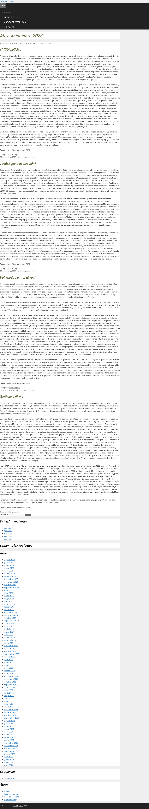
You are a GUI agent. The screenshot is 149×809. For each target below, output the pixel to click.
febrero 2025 (10, 607)
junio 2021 (9, 726)
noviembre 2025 (11, 582)
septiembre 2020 (11, 751)
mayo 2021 (9, 729)
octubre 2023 (10, 651)
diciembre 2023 (11, 645)
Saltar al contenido (7, 1)
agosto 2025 (9, 590)
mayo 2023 (9, 665)
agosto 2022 (9, 687)
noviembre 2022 (11, 679)
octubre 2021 (10, 715)
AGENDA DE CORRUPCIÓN (15, 22)
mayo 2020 (9, 762)
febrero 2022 (10, 704)
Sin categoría (14, 154)
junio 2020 (9, 759)
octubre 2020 (10, 748)
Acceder (7, 791)
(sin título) (8, 528)
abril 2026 (8, 571)
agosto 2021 (9, 720)
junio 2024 (9, 629)
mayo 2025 (9, 598)
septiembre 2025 (11, 587)
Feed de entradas (11, 794)
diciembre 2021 (11, 709)
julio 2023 (8, 659)
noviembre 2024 (11, 615)
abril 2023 (8, 668)
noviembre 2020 (11, 745)
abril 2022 (8, 698)
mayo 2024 (9, 632)
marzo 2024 (9, 637)
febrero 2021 (10, 737)
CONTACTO (9, 27)
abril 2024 (8, 634)
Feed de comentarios (13, 797)
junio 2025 (9, 595)
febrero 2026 (10, 576)
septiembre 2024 (11, 620)
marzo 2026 (9, 573)
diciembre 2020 (11, 743)
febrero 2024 (10, 640)
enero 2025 (9, 609)
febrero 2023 (10, 673)
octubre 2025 (10, 584)
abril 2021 (8, 732)
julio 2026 (8, 562)
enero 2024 (9, 643)
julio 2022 (8, 690)
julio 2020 (8, 756)
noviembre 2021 (11, 712)
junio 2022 (9, 693)
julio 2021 (8, 723)
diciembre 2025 (11, 579)
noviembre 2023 (11, 648)
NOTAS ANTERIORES (12, 17)
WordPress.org (10, 799)
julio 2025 (8, 593)
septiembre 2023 (11, 654)
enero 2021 (9, 740)
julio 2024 (8, 626)
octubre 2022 (10, 682)
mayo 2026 (9, 568)
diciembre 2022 (11, 676)
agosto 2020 (9, 754)
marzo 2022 (9, 701)
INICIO (7, 12)
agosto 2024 (9, 623)
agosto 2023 (9, 657)
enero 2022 (9, 706)
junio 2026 (9, 565)
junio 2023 (9, 662)
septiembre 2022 (11, 684)
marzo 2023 (9, 670)
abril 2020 (8, 765)
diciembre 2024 (11, 612)
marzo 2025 (9, 604)
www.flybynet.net (18, 806)
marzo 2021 (9, 734)
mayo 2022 (9, 695)
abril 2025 (8, 601)
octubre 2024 (10, 618)
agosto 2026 (9, 559)
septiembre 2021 (11, 718)
